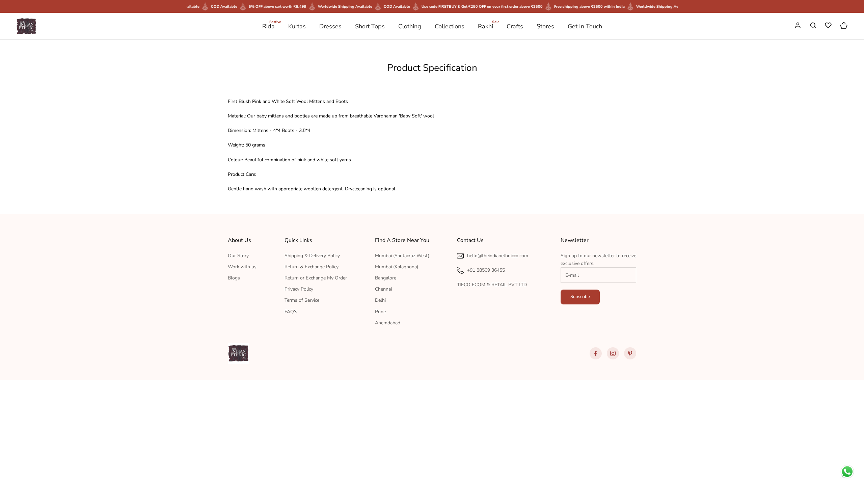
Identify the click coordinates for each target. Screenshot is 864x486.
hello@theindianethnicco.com (497, 255)
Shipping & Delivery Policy (312, 255)
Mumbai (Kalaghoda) (396, 267)
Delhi (380, 300)
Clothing (409, 26)
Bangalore (385, 278)
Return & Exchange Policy (312, 267)
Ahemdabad (387, 323)
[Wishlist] (829, 26)
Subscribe (580, 297)
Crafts (515, 26)
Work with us (242, 267)
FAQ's (291, 311)
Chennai (383, 289)
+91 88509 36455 (486, 270)
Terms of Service (302, 300)
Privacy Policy (299, 289)
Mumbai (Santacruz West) (402, 255)
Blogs (234, 278)
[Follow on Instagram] (613, 353)
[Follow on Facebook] (596, 353)
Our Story (238, 255)
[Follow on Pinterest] (630, 353)
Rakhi (485, 25)
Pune (380, 311)
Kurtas (297, 26)
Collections (449, 26)
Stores (545, 26)
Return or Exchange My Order (316, 278)
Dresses (330, 26)
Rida (268, 25)
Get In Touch (585, 26)
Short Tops (370, 26)
